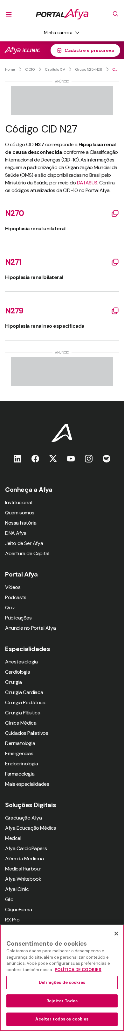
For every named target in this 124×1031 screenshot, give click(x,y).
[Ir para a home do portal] (62, 14)
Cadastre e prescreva (89, 50)
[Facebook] (35, 458)
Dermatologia (20, 743)
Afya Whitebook (23, 879)
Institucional (18, 502)
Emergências (19, 753)
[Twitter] (53, 458)
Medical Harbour (23, 868)
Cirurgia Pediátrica (25, 702)
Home (10, 69)
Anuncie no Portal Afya (30, 628)
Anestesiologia (21, 661)
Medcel (13, 838)
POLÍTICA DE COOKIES (78, 969)
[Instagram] (89, 458)
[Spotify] (106, 458)
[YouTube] (71, 458)
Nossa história (20, 522)
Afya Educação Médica (30, 828)
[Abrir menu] (9, 14)
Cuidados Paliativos (26, 733)
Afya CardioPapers (26, 848)
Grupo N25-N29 (88, 69)
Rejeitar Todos (62, 1001)
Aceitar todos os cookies (61, 1019)
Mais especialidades (27, 784)
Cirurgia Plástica (22, 712)
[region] (62, 978)
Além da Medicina (24, 858)
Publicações (18, 617)
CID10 (30, 69)
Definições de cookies (62, 982)
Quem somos (19, 512)
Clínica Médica (20, 723)
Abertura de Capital (27, 553)
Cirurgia (13, 682)
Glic (9, 899)
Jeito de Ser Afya (24, 543)
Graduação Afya (23, 817)
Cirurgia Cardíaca (24, 692)
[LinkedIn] (17, 458)
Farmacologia (19, 773)
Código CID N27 (115, 69)
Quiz (10, 607)
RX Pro (12, 919)
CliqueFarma (18, 909)
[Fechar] (116, 934)
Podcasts (15, 597)
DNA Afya (15, 533)
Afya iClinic (17, 889)
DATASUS (87, 182)
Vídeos (13, 587)
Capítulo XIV (55, 69)
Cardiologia (17, 672)
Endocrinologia (21, 763)
